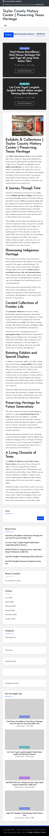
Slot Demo (9, 672)
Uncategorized (24, 48)
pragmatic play (10, 661)
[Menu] (5, 25)
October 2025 (10, 619)
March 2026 (9, 602)
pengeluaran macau (12, 683)
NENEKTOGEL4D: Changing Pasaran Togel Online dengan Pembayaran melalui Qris (23, 551)
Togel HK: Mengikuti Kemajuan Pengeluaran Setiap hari (23, 562)
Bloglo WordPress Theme (37, 832)
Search (7, 511)
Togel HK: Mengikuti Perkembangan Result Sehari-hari (24, 556)
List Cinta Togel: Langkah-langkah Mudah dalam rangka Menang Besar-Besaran (24, 90)
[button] (24, 71)
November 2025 (11, 614)
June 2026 (8, 598)
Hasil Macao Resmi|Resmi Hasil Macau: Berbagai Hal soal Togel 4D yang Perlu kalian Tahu (23, 537)
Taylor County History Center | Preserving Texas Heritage (23, 15)
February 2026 (10, 606)
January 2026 (10, 610)
